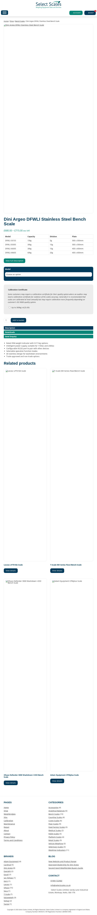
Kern (6, 881)
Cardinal (7, 865)
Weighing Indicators (56, 850)
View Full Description (14, 260)
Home (6, 21)
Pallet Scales (53, 834)
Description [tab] (10, 328)
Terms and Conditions (13, 840)
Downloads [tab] (10, 332)
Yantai (6, 904)
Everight (7, 871)
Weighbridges (10, 814)
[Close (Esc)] (88, 3)
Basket (92, 12)
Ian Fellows (8, 878)
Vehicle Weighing (55, 843)
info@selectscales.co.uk (60, 885)
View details (11, 570)
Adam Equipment (11, 861)
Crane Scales (53, 820)
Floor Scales (53, 824)
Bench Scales (20, 21)
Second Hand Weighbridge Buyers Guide (65, 868)
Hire (5, 817)
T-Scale (7, 894)
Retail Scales (53, 840)
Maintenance (9, 824)
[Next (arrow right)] (92, 457)
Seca (6, 891)
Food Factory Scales (56, 827)
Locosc (6, 884)
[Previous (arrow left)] (4, 457)
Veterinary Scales (55, 847)
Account (77, 13)
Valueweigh (9, 897)
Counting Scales (55, 817)
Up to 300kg (20, 307)
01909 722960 (56, 881)
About (6, 830)
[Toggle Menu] (4, 12)
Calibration (8, 820)
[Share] (83, 3)
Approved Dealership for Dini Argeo (63, 865)
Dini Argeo (8, 868)
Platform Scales (55, 837)
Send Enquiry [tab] (11, 336)
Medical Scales (54, 830)
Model (7, 269)
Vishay (6, 901)
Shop (12, 21)
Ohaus (6, 888)
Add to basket (18, 320)
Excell (6, 874)
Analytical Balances (56, 811)
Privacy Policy (9, 837)
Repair (6, 827)
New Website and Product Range (62, 861)
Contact (7, 834)
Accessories (53, 807)
